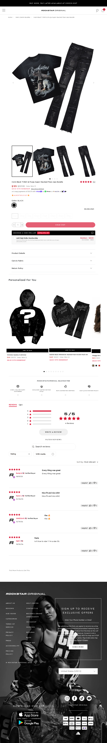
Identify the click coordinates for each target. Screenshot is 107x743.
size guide (11, 613)
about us (10, 603)
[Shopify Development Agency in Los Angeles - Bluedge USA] (78, 733)
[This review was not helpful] (94, 483)
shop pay (30, 642)
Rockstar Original (78, 705)
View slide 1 (49, 178)
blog (28, 637)
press (8, 640)
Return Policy (17, 268)
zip (27, 658)
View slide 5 (53, 371)
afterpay (30, 648)
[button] (103, 10)
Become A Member (37, 189)
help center (32, 603)
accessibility (13, 646)
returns (30, 632)
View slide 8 (60, 371)
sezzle (29, 653)
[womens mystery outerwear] (27, 317)
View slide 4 (57, 178)
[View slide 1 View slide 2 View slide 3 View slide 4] (53, 161)
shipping (30, 627)
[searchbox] (55, 446)
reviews (10, 608)
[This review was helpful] (90, 483)
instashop (31, 622)
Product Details (18, 253)
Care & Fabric (17, 261)
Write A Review (53, 432)
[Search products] (97, 10)
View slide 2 (52, 178)
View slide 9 (62, 371)
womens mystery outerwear (16, 355)
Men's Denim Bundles (23, 17)
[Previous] (13, 83)
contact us (32, 608)
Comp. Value (30, 186)
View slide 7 (58, 371)
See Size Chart (89, 209)
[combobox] (20, 454)
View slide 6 (55, 371)
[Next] (93, 83)
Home (10, 17)
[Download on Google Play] (29, 722)
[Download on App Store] (29, 714)
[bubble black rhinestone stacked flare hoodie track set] (70, 317)
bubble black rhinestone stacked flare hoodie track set (69, 354)
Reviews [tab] (13, 405)
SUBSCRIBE (78, 647)
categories (11, 619)
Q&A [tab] (21, 405)
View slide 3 (54, 178)
